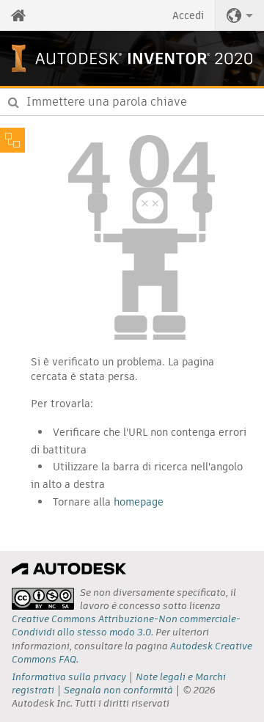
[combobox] (132, 102)
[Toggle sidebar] (12, 140)
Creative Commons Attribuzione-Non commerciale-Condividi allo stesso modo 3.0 (126, 625)
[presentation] (43, 599)
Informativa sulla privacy (69, 677)
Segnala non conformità (118, 690)
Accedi (188, 15)
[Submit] (13, 102)
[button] (240, 15)
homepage (139, 502)
